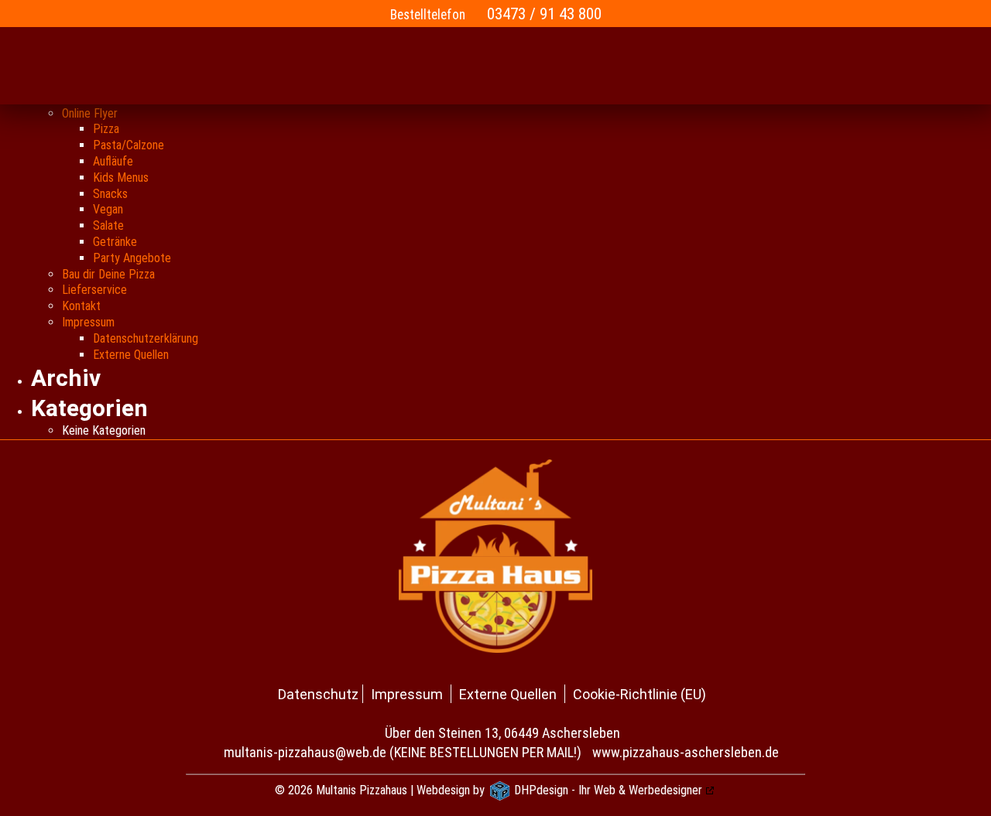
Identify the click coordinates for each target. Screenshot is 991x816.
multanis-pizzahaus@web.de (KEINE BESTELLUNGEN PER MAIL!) (402, 752)
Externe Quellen (131, 354)
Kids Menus (121, 177)
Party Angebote (132, 258)
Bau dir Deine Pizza (108, 274)
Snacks (110, 193)
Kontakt (81, 306)
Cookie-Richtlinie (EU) (639, 694)
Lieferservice (94, 289)
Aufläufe (113, 161)
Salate (108, 225)
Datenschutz (318, 694)
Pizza (106, 128)
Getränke (115, 241)
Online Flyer (90, 113)
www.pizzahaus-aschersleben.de (685, 752)
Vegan (108, 209)
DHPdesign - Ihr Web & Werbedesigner (608, 790)
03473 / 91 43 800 (544, 13)
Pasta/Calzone (128, 145)
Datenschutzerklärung (145, 338)
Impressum (88, 322)
